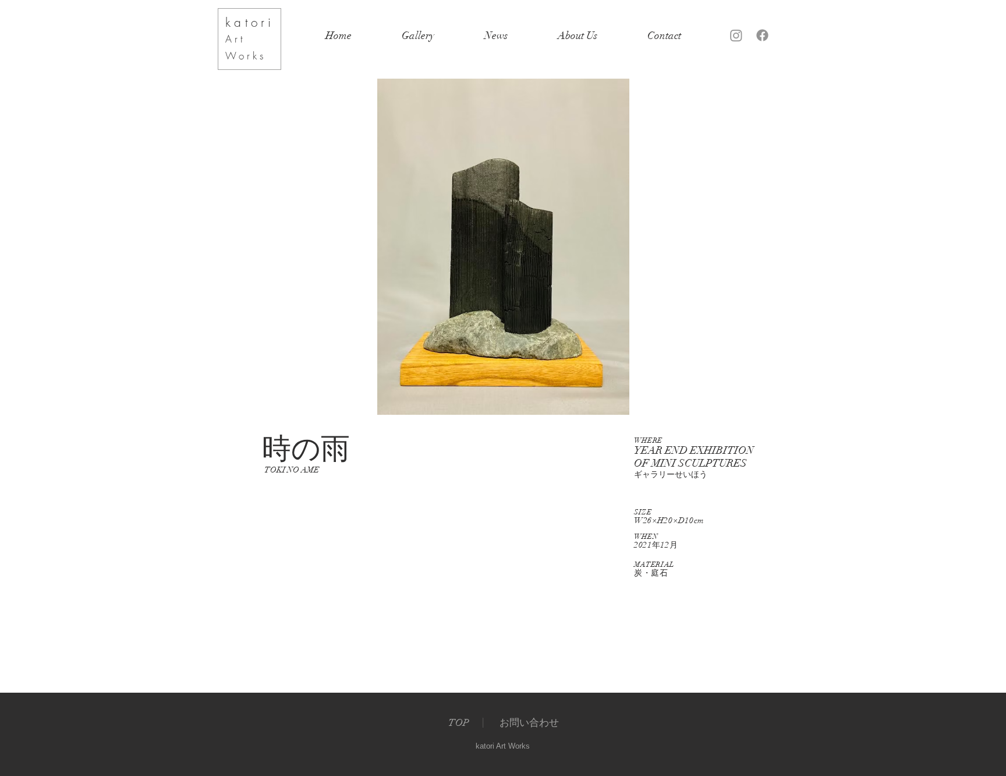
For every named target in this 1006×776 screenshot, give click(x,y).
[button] (503, 247)
